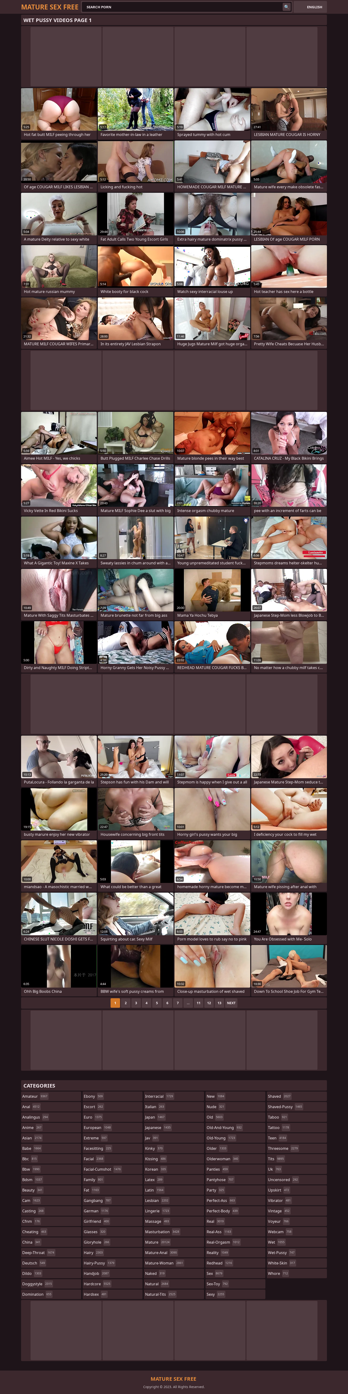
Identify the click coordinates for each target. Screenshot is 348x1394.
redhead (219, 1263)
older (216, 1148)
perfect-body (222, 1211)
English (314, 6)
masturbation (162, 1231)
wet (276, 1242)
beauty (32, 1190)
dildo (31, 1273)
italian (154, 1106)
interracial (159, 1096)
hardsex (95, 1294)
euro (93, 1117)
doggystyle (37, 1283)
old (215, 1117)
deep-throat (38, 1252)
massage (157, 1221)
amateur (34, 1096)
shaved (279, 1096)
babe (31, 1148)
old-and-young (224, 1127)
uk (274, 1169)
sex (214, 1273)
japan (155, 1117)
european (97, 1127)
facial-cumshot (102, 1169)
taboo (277, 1117)
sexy (215, 1294)
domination (36, 1294)
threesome (283, 1148)
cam (31, 1200)
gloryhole (96, 1242)
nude (215, 1106)
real (215, 1221)
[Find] (287, 7)
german (96, 1211)
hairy (93, 1252)
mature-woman (164, 1263)
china (31, 1242)
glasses (94, 1231)
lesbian (156, 1200)
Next (231, 1003)
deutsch (33, 1263)
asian (31, 1138)
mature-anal (161, 1252)
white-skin (281, 1263)
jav (151, 1138)
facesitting (97, 1148)
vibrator (279, 1200)
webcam (279, 1231)
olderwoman (222, 1158)
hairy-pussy (99, 1263)
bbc (29, 1158)
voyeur (278, 1221)
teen (277, 1138)
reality (217, 1252)
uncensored (283, 1179)
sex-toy (217, 1283)
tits (276, 1158)
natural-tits (160, 1294)
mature (157, 1242)
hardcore (97, 1283)
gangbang (97, 1200)
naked (155, 1273)
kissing (155, 1158)
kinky (154, 1148)
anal (31, 1106)
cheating (34, 1231)
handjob (96, 1273)
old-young (221, 1138)
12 (209, 1003)
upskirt (278, 1190)
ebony (93, 1096)
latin (154, 1190)
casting (33, 1211)
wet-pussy (281, 1252)
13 (219, 1003)
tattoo (278, 1127)
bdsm (32, 1179)
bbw (31, 1169)
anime (31, 1127)
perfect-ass (221, 1200)
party (215, 1190)
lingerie (157, 1211)
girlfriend (96, 1221)
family (93, 1179)
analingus (35, 1117)
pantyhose (220, 1179)
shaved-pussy (285, 1106)
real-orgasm (223, 1242)
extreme (95, 1138)
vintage (279, 1211)
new (215, 1096)
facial (93, 1158)
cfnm (31, 1221)
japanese (158, 1127)
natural (156, 1283)
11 (199, 1003)
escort (93, 1106)
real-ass (219, 1231)
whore (278, 1273)
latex (153, 1179)
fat (91, 1190)
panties (217, 1169)
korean (155, 1169)
